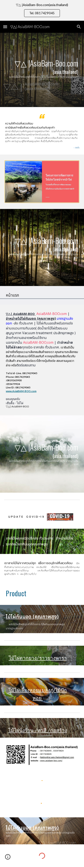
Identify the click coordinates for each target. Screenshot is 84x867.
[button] (5, 27)
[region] (42, 10)
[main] (42, 70)
